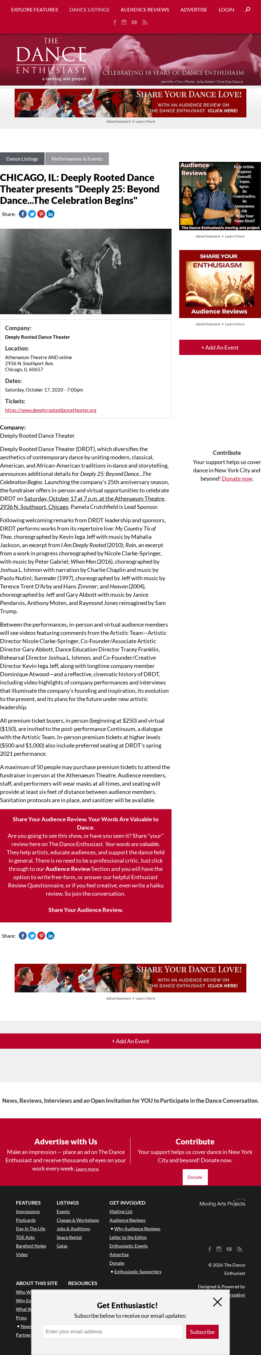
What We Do (28, 1309)
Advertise (193, 9)
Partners (24, 1335)
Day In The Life (30, 1228)
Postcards (26, 1220)
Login (226, 9)
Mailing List (120, 1211)
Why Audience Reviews (137, 1228)
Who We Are (28, 1292)
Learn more (87, 1168)
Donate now (237, 478)
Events (63, 1211)
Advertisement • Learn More (130, 121)
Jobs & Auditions (73, 1228)
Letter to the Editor (128, 1237)
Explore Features (34, 9)
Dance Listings (89, 9)
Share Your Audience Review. (85, 909)
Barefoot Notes (31, 1245)
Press (21, 1317)
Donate (195, 1177)
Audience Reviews (145, 9)
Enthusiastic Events (128, 1245)
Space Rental (69, 1237)
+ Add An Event (220, 347)
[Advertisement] (227, 408)
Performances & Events (77, 159)
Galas (62, 1245)
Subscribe (202, 1331)
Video (22, 1254)
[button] (245, 9)
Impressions (28, 1211)
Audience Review (68, 868)
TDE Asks (25, 1237)
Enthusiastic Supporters (137, 1271)
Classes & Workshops (78, 1220)
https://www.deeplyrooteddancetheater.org (50, 410)
